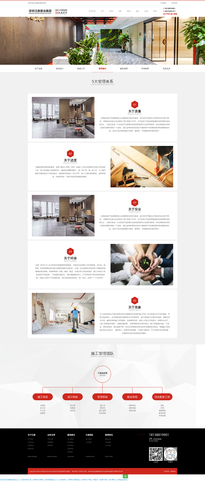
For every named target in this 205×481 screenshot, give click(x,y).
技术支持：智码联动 (170, 471)
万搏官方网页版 (74, 479)
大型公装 (50, 439)
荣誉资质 (31, 449)
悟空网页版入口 (51, 479)
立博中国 (92, 11)
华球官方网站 (38, 479)
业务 (120, 11)
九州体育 (62, 479)
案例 (128, 11)
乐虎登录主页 (26, 479)
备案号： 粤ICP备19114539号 (75, 471)
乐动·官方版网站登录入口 (9, 479)
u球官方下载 (86, 479)
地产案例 (70, 445)
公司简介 (31, 439)
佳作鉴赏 (108, 442)
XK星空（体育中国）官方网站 (104, 479)
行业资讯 (108, 445)
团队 (137, 11)
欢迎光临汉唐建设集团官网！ (37, 3)
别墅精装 (50, 442)
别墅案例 (70, 449)
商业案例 (70, 442)
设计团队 (89, 439)
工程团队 (89, 442)
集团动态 (108, 439)
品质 (146, 11)
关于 (102, 11)
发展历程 (31, 445)
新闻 (111, 11)
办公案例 (70, 439)
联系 (155, 11)
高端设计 (50, 445)
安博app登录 (122, 479)
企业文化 (31, 442)
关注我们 (163, 3)
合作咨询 (174, 3)
